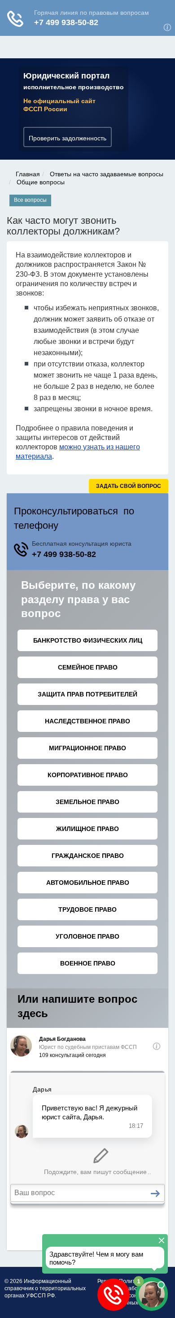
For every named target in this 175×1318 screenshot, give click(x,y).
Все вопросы (30, 200)
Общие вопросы (41, 182)
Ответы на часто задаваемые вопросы (106, 174)
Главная (28, 174)
